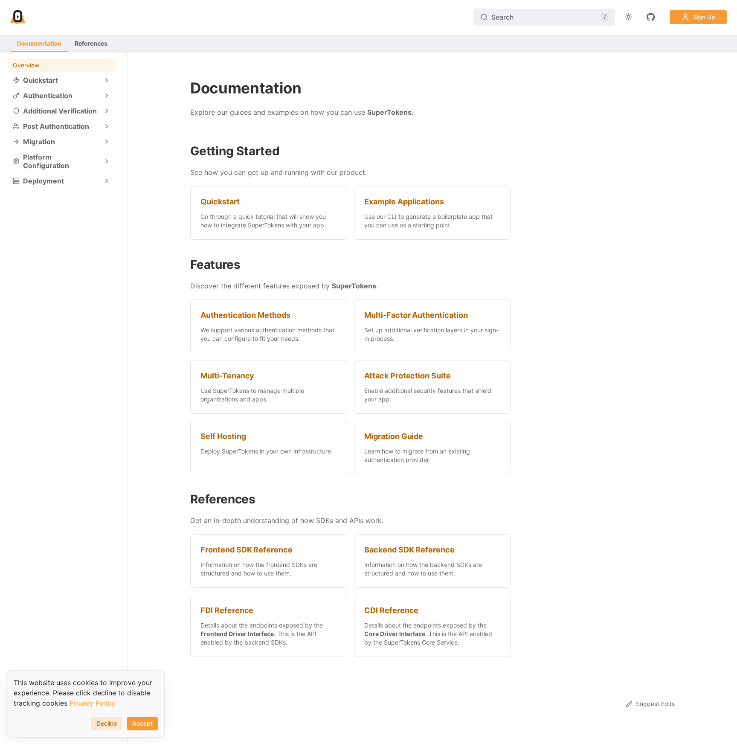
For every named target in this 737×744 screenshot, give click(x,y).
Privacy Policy (92, 703)
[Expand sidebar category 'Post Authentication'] (106, 126)
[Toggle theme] (628, 17)
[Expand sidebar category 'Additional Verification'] (106, 111)
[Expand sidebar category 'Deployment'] (106, 181)
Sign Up (704, 16)
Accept (142, 723)
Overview (26, 65)
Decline (106, 723)
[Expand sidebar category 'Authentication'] (106, 95)
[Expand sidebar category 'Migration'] (106, 141)
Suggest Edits (655, 703)
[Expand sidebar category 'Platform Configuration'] (106, 161)
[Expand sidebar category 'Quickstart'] (106, 80)
